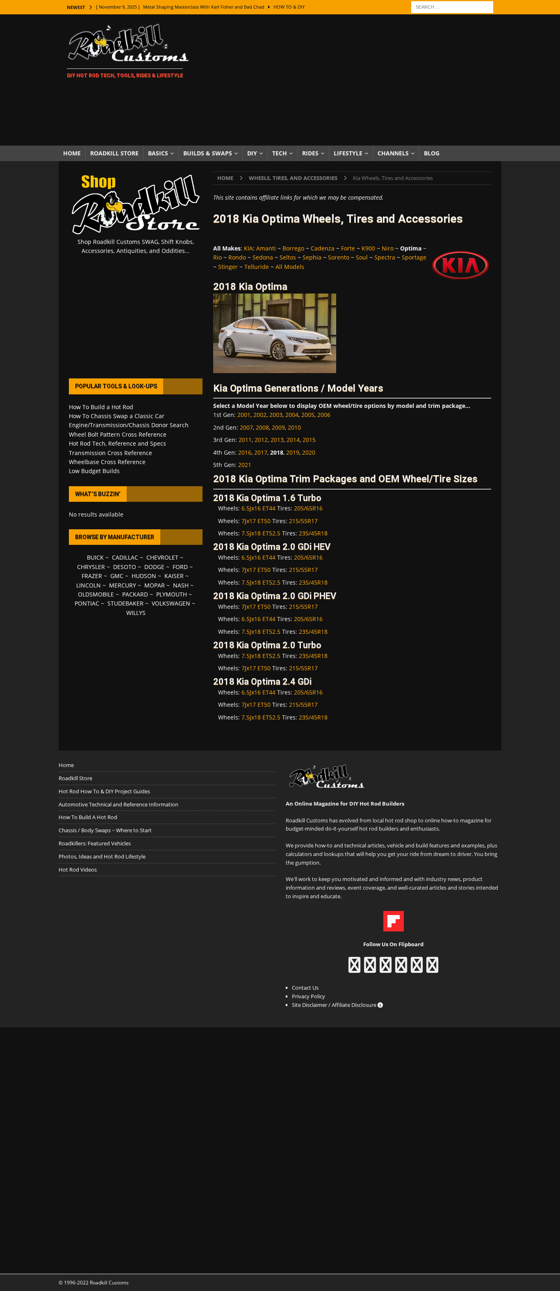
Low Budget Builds (94, 471)
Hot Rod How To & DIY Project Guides (104, 791)
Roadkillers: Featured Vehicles (95, 843)
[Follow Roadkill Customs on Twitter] (417, 968)
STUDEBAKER (125, 603)
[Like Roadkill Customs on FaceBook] (354, 968)
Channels (393, 153)
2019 (292, 452)
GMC (116, 576)
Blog (431, 153)
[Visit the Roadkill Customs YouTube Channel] (432, 968)
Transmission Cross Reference (110, 453)
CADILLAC (125, 557)
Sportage (414, 257)
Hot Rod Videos (78, 869)
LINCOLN (88, 585)
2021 (244, 465)
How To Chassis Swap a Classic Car (116, 416)
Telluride (256, 267)
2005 (307, 415)
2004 (291, 415)
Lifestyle (348, 153)
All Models (289, 267)
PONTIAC (87, 603)
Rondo (237, 257)
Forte (348, 248)
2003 (275, 415)
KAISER (174, 576)
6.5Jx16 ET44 (258, 508)
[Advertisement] (351, 80)
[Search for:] (452, 6)
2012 (261, 440)
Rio (217, 257)
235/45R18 (313, 533)
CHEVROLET (162, 557)
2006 (323, 415)
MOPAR (154, 585)
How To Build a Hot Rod (101, 407)
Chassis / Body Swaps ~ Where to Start (105, 830)
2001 (243, 415)
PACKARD (135, 594)
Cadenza (323, 248)
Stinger (228, 267)
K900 (368, 248)
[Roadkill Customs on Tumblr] (401, 968)
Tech (279, 153)
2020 (308, 452)
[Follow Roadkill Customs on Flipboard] (393, 927)
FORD (180, 567)
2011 (245, 440)
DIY (252, 153)
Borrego (293, 248)
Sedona (263, 257)
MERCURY (122, 585)
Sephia (312, 257)
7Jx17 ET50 (256, 521)
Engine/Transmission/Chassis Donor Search (129, 425)
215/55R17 (303, 521)
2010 (294, 427)
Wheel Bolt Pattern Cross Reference (117, 434)
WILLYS (136, 613)
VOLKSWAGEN (171, 603)
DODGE (154, 567)
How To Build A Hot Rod (88, 817)
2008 (262, 427)
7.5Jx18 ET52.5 (260, 533)
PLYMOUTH (171, 594)
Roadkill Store (114, 153)
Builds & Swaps (207, 153)
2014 (293, 440)
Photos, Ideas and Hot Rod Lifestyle (102, 856)
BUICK (95, 557)
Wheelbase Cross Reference (107, 462)
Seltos (288, 257)
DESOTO (124, 567)
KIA (248, 248)
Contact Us (305, 987)
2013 (277, 440)
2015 (309, 440)
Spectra (384, 257)
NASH (181, 585)
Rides (310, 153)
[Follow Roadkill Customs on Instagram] (370, 968)
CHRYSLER (91, 567)
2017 (260, 452)
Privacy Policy (308, 996)
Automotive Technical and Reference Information (118, 804)
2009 (278, 427)
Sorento (338, 257)
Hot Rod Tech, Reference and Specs (117, 443)
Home (72, 153)
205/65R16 (308, 508)
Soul (362, 257)
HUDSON (144, 576)
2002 (259, 415)
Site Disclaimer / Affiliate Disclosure (335, 1005)
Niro (388, 248)
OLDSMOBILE (96, 594)
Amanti (266, 248)
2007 (246, 427)
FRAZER (92, 576)
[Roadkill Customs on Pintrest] (386, 968)
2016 (244, 452)
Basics (158, 153)
